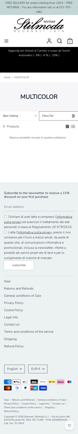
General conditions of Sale (22, 296)
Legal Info (11, 317)
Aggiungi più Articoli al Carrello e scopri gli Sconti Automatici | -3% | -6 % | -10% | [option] (39, 53)
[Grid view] (67, 126)
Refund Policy (14, 346)
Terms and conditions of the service (28, 331)
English (12, 369)
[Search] (60, 39)
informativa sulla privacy (35, 232)
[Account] (49, 39)
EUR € (35, 369)
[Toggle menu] (6, 41)
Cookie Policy (13, 310)
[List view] (73, 126)
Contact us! (12, 324)
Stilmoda (28, 416)
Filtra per (48, 116)
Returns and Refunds (19, 288)
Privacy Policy (13, 303)
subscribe (19, 265)
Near (7, 281)
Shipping (10, 339)
